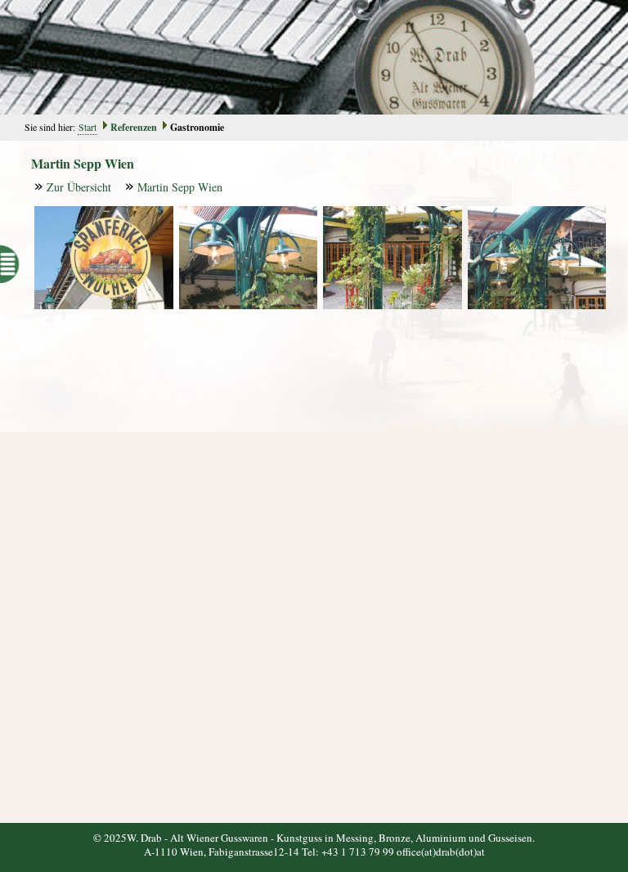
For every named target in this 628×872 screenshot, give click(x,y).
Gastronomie (197, 127)
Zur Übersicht (79, 187)
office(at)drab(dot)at (441, 851)
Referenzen (133, 127)
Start (87, 126)
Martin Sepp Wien (179, 187)
